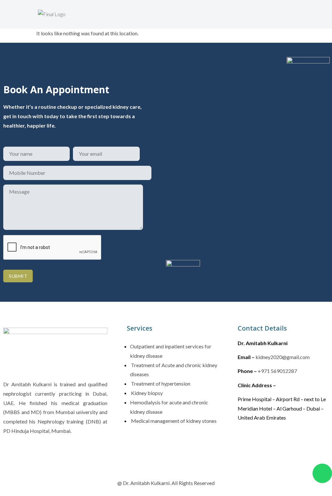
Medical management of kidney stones (173, 421)
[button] (122, 12)
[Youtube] (302, 442)
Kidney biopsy (146, 393)
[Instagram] (264, 442)
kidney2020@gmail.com (282, 357)
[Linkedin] (283, 442)
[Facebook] (246, 442)
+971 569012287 (277, 371)
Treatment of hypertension (160, 383)
